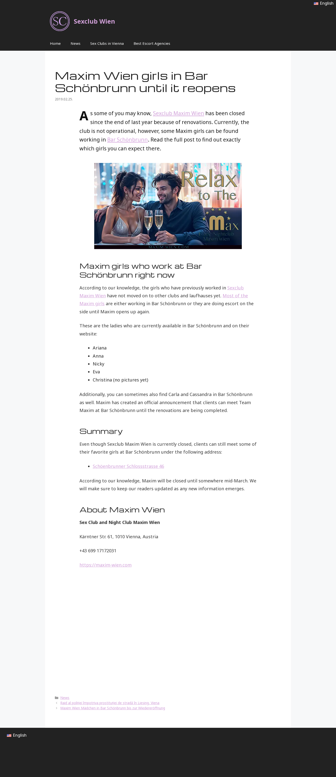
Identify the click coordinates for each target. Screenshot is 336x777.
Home (55, 43)
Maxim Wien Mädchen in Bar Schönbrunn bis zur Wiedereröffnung (112, 708)
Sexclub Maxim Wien (178, 113)
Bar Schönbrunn (127, 139)
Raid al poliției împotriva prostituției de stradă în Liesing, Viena (109, 702)
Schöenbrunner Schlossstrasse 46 (128, 466)
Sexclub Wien (94, 21)
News (75, 43)
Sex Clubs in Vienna (107, 43)
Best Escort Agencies (152, 43)
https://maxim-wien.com (105, 565)
